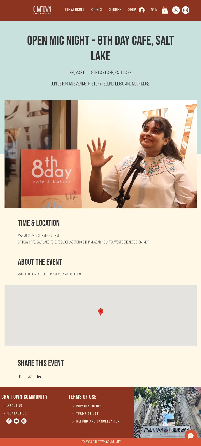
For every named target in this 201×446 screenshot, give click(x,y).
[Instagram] (185, 10)
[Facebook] (9, 421)
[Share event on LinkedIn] (39, 376)
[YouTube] (16, 421)
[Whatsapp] (176, 10)
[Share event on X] (29, 376)
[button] (165, 10)
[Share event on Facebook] (20, 376)
